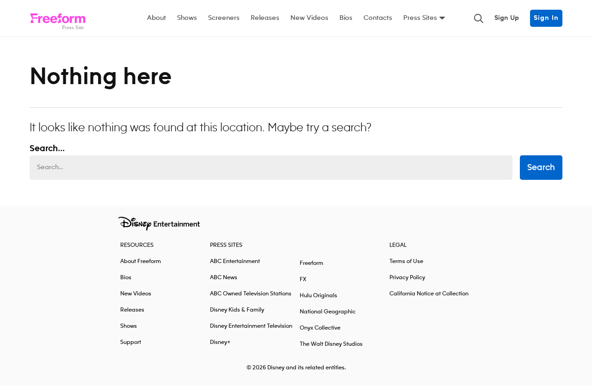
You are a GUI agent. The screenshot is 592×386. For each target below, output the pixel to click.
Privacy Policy (407, 278)
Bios (345, 18)
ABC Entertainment (235, 261)
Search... (47, 148)
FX (303, 279)
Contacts (378, 18)
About (156, 18)
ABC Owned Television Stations (250, 294)
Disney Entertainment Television (251, 326)
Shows (187, 18)
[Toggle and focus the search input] (478, 18)
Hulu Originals (318, 296)
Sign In (546, 18)
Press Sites (420, 18)
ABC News (223, 278)
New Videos (309, 18)
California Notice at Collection (429, 294)
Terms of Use (406, 261)
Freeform (311, 263)
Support (130, 342)
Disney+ (220, 342)
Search (541, 167)
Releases (265, 18)
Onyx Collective (320, 328)
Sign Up (506, 18)
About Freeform (140, 261)
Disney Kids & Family (237, 310)
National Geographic (328, 312)
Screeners (224, 18)
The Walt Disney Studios (331, 344)
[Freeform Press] (58, 18)
